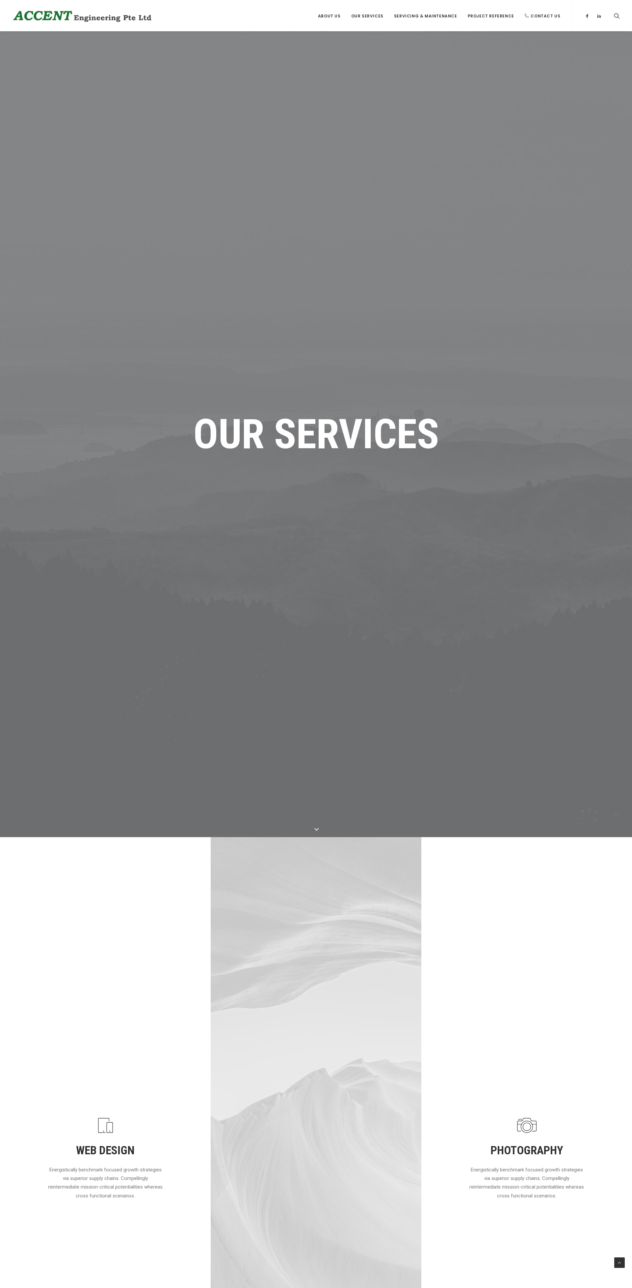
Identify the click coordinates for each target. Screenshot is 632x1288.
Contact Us (545, 16)
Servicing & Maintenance (425, 16)
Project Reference (491, 16)
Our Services (367, 16)
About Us (329, 16)
